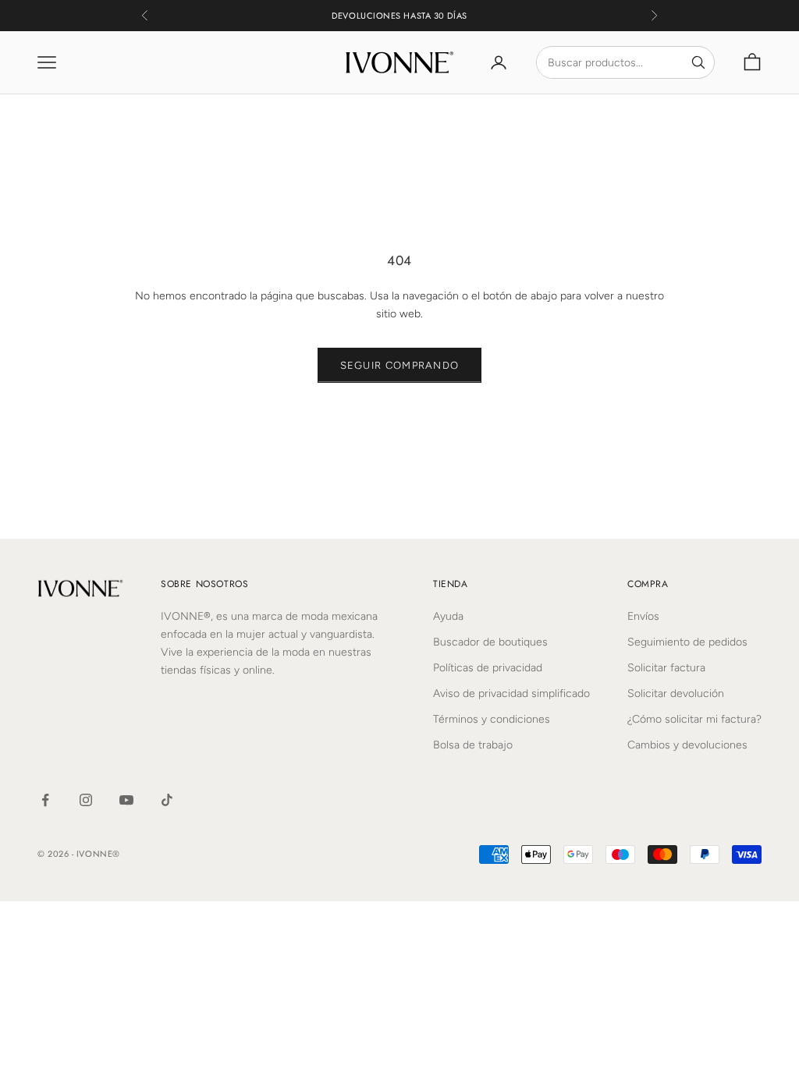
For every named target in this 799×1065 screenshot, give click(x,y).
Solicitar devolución (675, 693)
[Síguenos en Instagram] (86, 800)
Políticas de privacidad (487, 667)
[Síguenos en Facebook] (45, 800)
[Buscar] (698, 62)
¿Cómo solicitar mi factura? (694, 719)
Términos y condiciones (491, 719)
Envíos (643, 616)
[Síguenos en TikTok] (167, 800)
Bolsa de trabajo (473, 745)
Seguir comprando (400, 365)
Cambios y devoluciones (687, 745)
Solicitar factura (666, 667)
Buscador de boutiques (490, 642)
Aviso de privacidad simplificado (511, 693)
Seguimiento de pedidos (687, 642)
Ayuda (448, 616)
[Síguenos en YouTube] (126, 800)
